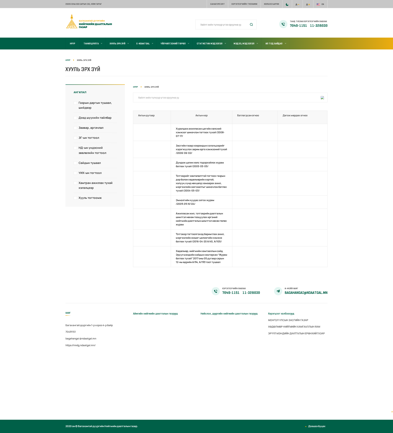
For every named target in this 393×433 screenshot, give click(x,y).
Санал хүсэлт (217, 4)
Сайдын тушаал (90, 163)
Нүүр (72, 43)
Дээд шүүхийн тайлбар (95, 118)
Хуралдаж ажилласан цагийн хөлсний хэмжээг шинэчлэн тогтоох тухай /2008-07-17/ (200, 132)
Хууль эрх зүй (117, 43)
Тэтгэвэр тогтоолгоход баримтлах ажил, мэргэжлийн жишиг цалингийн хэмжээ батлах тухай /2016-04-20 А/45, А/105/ (200, 237)
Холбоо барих (271, 4)
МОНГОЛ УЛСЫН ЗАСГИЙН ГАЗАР (288, 320)
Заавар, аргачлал (91, 128)
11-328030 (319, 26)
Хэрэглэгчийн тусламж (244, 4)
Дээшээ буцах (316, 426)
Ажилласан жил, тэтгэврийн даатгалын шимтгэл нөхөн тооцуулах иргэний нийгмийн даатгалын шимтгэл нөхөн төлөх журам (201, 219)
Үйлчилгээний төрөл (173, 43)
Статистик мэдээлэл (209, 43)
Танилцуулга (91, 43)
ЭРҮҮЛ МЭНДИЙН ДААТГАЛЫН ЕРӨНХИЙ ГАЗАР (296, 333)
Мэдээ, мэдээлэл (244, 43)
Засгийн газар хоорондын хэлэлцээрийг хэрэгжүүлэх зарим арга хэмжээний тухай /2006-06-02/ (201, 149)
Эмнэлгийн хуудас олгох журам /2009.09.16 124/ (195, 202)
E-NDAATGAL (143, 43)
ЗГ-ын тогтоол (89, 138)
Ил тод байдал (273, 43)
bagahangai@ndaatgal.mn (306, 293)
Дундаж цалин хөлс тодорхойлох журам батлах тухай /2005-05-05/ (200, 164)
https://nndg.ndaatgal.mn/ (81, 345)
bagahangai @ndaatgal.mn (81, 338)
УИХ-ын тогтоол (90, 173)
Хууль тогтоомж (90, 198)
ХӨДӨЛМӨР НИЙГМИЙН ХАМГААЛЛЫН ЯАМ (294, 326)
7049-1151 (299, 26)
